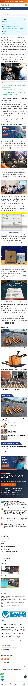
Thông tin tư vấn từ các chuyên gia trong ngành (15, 517)
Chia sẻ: (3, 323)
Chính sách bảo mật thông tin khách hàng (9, 551)
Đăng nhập (3, 541)
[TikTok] (8, 659)
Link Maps (6, 631)
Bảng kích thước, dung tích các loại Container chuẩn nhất (13, 446)
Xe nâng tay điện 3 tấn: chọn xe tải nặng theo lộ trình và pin (14, 369)
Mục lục (5, 21)
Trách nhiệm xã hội (8, 523)
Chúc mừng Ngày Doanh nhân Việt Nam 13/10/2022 (12, 451)
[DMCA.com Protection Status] (5, 649)
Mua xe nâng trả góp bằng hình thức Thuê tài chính (14, 508)
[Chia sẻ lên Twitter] (8, 323)
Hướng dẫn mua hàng (5, 549)
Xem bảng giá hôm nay (8, 484)
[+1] (13, 323)
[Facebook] (2, 659)
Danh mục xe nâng (6, 8)
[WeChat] (2, 674)
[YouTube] (5, 659)
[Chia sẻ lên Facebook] (6, 323)
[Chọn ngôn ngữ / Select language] (25, 676)
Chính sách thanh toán (5, 553)
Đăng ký (2, 543)
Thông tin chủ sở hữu (5, 560)
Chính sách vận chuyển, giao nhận (8, 556)
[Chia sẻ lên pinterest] (10, 323)
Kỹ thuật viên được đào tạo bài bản (10, 26)
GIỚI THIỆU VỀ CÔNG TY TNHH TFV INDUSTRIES (11, 538)
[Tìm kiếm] (26, 5)
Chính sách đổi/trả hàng (5, 558)
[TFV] (4, 5)
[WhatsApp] (2, 677)
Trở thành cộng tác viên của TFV (11, 501)
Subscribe (24, 666)
